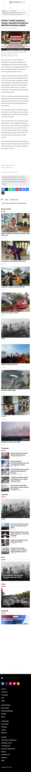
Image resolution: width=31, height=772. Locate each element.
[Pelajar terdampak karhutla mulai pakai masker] (15, 405)
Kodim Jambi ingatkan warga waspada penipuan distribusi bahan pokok (13, 13)
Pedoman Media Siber (8, 749)
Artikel (3, 730)
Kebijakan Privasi (6, 743)
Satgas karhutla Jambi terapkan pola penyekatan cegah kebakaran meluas (18, 549)
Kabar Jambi (5, 708)
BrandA (3, 751)
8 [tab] (22, 609)
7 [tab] (19, 609)
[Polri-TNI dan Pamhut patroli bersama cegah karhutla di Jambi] (15, 354)
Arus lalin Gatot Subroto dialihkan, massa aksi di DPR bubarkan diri (15, 602)
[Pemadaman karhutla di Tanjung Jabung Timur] (15, 328)
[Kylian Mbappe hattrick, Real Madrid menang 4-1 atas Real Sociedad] (5, 534)
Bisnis (3, 717)
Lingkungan (5, 721)
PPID (2, 760)
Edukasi (3, 714)
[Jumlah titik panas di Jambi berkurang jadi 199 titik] (5, 455)
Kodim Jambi (14, 199)
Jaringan (4, 737)
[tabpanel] (15, 571)
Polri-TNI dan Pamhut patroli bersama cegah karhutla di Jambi (14, 363)
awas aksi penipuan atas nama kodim (14, 203)
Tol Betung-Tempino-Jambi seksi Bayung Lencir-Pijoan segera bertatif (19, 479)
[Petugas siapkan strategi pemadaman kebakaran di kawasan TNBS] (15, 431)
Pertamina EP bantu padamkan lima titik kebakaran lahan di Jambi (14, 312)
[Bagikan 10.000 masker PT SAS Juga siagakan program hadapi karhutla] (15, 276)
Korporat (4, 757)
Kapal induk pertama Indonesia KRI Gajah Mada (14, 663)
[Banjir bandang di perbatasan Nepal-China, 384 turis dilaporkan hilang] (5, 463)
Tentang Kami (5, 746)
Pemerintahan (5, 705)
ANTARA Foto (5, 754)
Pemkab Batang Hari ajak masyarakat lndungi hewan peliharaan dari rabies (14, 260)
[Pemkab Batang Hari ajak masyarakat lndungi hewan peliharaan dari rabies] (15, 250)
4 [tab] (18, 582)
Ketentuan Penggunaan (9, 740)
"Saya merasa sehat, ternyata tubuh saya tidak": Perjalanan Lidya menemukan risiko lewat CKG (15, 233)
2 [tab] (13, 582)
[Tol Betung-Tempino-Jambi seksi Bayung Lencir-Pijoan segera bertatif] (5, 480)
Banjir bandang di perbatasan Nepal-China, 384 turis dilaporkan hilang (19, 463)
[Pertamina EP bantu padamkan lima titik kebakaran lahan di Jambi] (15, 302)
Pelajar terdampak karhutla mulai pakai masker (14, 415)
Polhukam (13, 11)
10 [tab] (27, 609)
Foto (2, 557)
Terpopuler (5, 448)
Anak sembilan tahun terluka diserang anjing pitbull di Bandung (19, 471)
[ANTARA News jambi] (17, 2)
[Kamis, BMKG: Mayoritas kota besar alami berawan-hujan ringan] (15, 379)
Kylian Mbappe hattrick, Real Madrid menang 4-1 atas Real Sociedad (19, 533)
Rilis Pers (4, 733)
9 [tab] (24, 609)
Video (3, 584)
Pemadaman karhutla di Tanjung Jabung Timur (14, 337)
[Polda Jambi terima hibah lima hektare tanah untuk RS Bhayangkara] (5, 488)
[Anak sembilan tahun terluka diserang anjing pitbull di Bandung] (5, 472)
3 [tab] (15, 582)
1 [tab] (10, 582)
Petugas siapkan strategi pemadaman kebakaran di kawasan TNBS (14, 441)
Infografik (4, 611)
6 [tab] (17, 609)
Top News (4, 494)
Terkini (3, 689)
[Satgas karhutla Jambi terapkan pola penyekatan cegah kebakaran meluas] (5, 550)
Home (6, 11)
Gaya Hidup (4, 724)
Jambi (6, 199)
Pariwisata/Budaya (7, 711)
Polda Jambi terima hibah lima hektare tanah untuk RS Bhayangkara (19, 487)
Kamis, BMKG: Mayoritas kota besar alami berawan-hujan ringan (15, 389)
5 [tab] (20, 582)
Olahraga (4, 727)
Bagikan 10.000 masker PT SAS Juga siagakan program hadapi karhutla (13, 286)
